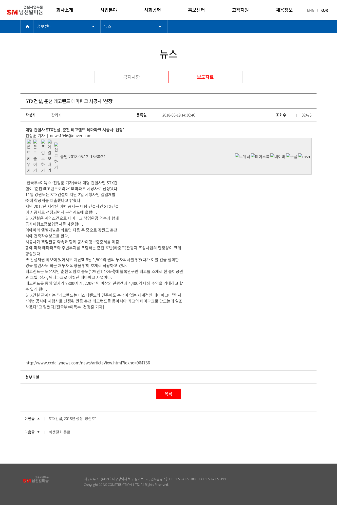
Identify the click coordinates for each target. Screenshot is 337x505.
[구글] (292, 156)
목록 (168, 394)
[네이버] (277, 156)
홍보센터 (196, 9)
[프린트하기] (44, 142)
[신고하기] (57, 145)
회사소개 (64, 9)
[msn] (304, 156)
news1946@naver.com (71, 135)
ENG (311, 10)
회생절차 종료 (59, 432)
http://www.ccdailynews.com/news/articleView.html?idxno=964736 (87, 362)
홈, (27, 26)
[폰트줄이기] (36, 142)
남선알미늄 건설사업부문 (33, 10)
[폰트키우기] (30, 142)
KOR (324, 10)
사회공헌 (152, 9)
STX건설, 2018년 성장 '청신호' (72, 418)
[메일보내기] (51, 142)
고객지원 (240, 9)
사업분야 (108, 9)
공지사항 (131, 76)
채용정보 (284, 9)
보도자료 (205, 76)
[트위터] (242, 156)
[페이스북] (260, 156)
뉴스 (107, 26)
